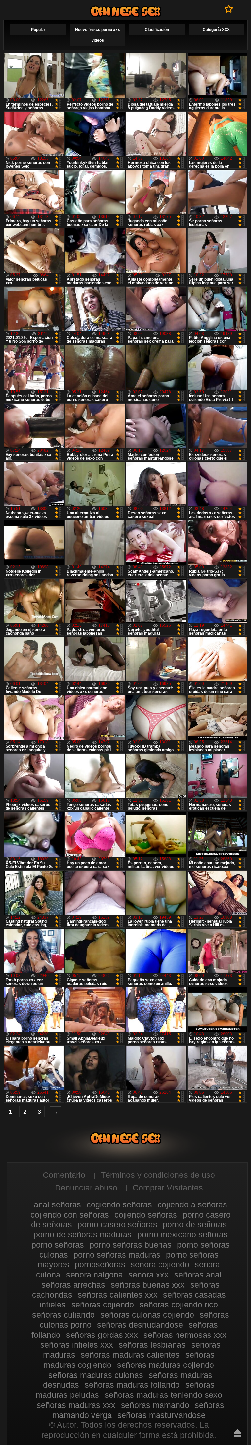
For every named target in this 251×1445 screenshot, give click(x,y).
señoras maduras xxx (76, 1404)
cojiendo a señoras (192, 1204)
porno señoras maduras (117, 1254)
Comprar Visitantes (168, 1187)
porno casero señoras (117, 1224)
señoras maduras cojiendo (165, 1364)
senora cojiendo (160, 1264)
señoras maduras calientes (130, 1354)
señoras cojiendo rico (179, 1304)
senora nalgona (94, 1274)
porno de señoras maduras (82, 1234)
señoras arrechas (73, 1284)
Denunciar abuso (86, 1187)
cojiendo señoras (145, 1214)
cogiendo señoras (119, 1204)
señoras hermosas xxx (184, 1334)
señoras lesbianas (152, 1344)
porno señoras (57, 1244)
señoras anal (198, 1274)
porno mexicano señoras (182, 1234)
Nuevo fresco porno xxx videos (97, 35)
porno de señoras (195, 1224)
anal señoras (57, 1204)
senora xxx (148, 1274)
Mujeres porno (125, 11)
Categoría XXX (216, 29)
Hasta (237, 1433)
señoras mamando (155, 1404)
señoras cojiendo (102, 1304)
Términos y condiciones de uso (158, 1174)
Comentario (64, 1174)
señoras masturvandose (161, 1415)
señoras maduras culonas (95, 1374)
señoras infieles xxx (76, 1344)
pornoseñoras (100, 1264)
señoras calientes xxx (118, 1294)
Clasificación (157, 29)
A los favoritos (229, 9)
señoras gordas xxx (102, 1334)
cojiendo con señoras (69, 1214)
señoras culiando (63, 1314)
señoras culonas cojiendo (147, 1314)
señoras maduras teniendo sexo (163, 1394)
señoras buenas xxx (148, 1284)
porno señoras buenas (131, 1244)
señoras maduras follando (132, 1384)
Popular (38, 29)
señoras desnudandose (140, 1324)
